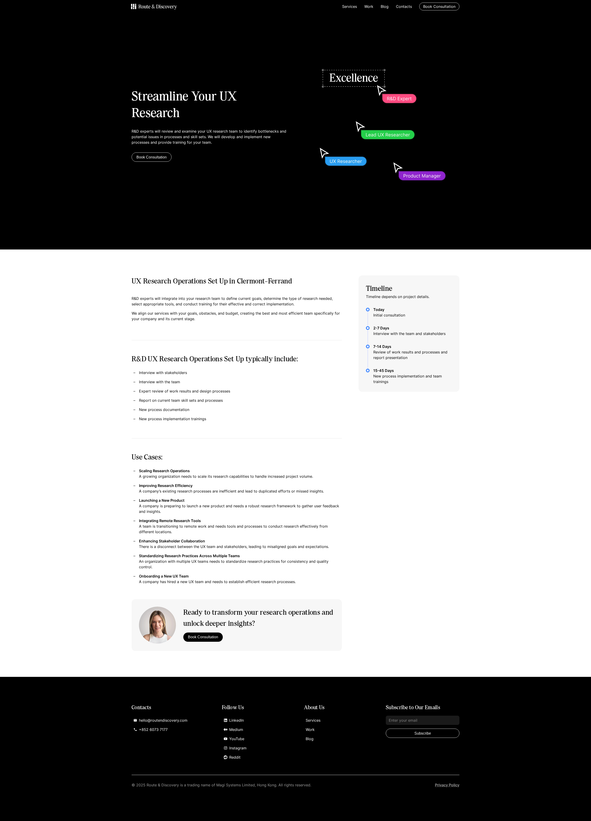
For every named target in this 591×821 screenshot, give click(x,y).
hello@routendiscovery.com (163, 720)
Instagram (238, 748)
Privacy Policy (447, 785)
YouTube (236, 738)
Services (349, 6)
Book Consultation (151, 157)
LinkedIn (236, 720)
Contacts (404, 6)
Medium (236, 729)
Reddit (235, 757)
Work (368, 6)
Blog (385, 6)
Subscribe (422, 733)
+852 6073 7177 (153, 729)
